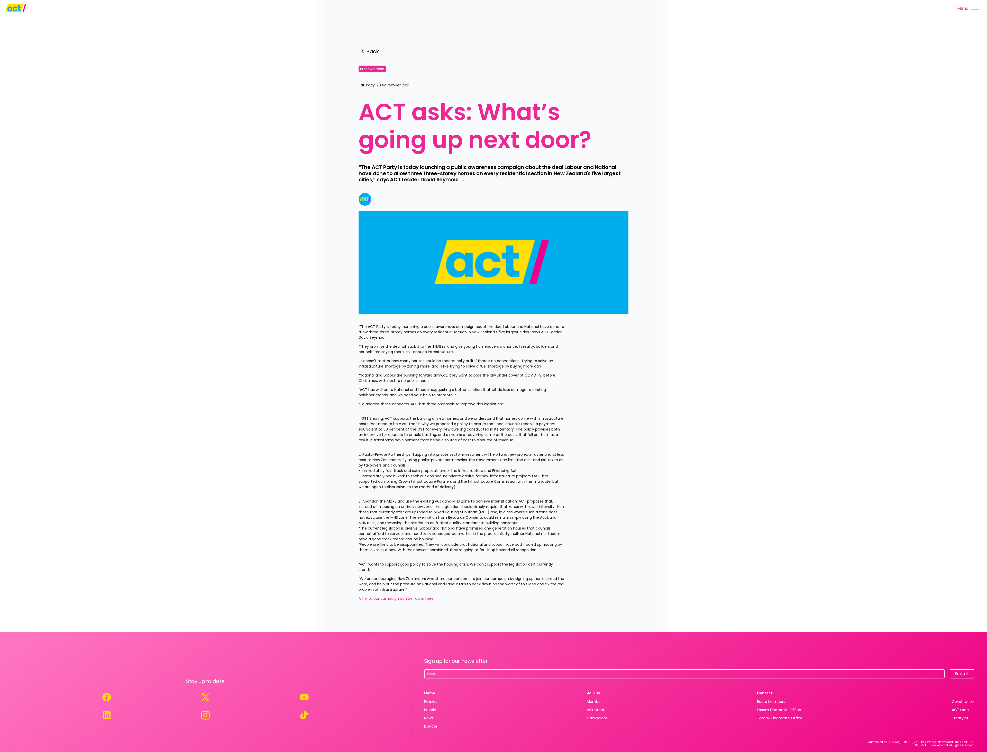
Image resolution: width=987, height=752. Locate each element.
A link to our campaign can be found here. (397, 598)
